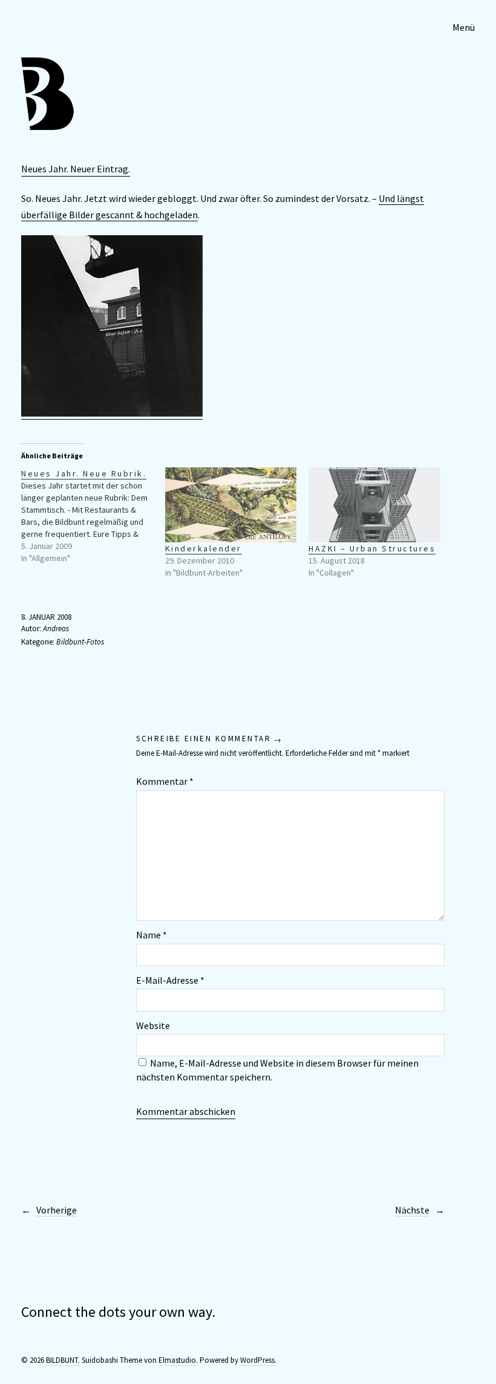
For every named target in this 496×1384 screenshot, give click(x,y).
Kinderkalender (203, 548)
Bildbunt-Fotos (80, 642)
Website (153, 1025)
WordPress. (258, 1360)
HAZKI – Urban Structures (372, 548)
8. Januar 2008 (46, 617)
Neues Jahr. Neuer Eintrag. (75, 169)
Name (151, 935)
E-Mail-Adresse (170, 980)
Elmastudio (177, 1360)
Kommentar (165, 781)
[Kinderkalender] (231, 504)
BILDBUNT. (63, 1360)
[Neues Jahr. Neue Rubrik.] (93, 515)
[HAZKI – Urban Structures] (374, 504)
